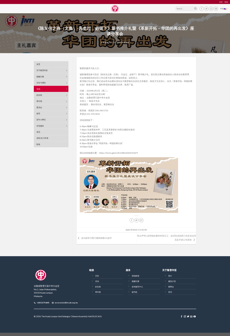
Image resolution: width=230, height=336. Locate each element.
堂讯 (170, 292)
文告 (97, 276)
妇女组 (98, 287)
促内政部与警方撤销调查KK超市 (96, 238)
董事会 (171, 287)
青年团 (98, 292)
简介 (170, 276)
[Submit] (195, 9)
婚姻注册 (135, 281)
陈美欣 (126, 42)
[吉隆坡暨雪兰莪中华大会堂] (115, 8)
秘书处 (134, 292)
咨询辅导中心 (137, 287)
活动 (115, 24)
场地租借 (135, 276)
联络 (226, 2)
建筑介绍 (172, 281)
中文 (222, 9)
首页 (221, 2)
